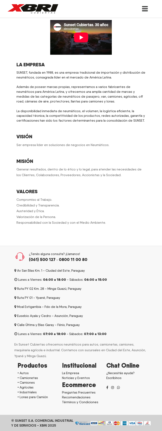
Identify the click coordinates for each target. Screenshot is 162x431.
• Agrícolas (26, 387)
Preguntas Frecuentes (79, 392)
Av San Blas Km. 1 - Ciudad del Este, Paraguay (51, 271)
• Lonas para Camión (33, 397)
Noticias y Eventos (76, 378)
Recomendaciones (76, 397)
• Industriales (27, 392)
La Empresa (70, 373)
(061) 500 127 (42, 259)
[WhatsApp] (118, 388)
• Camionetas (28, 378)
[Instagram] (112, 388)
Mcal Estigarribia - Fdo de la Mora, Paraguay (49, 307)
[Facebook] (107, 388)
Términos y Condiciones (80, 402)
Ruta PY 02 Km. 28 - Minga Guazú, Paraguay (49, 289)
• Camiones (26, 382)
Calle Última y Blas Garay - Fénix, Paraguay (48, 325)
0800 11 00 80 (73, 259)
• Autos (23, 373)
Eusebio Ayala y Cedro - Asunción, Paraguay (50, 316)
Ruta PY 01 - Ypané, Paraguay (38, 298)
